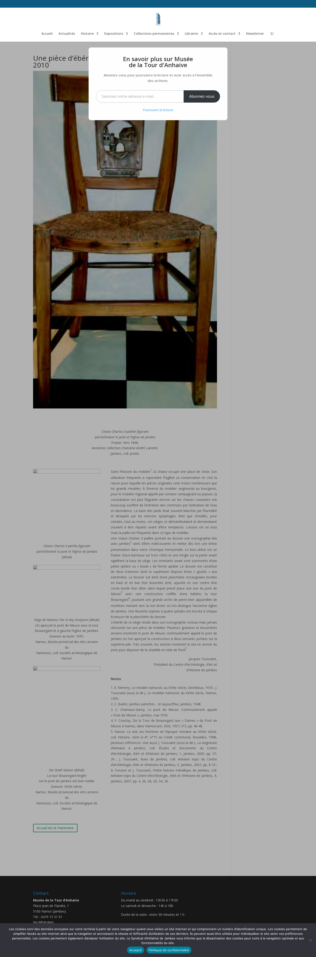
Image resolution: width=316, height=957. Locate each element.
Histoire (87, 34)
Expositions (113, 34)
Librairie (191, 34)
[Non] (310, 940)
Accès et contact (222, 34)
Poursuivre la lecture (158, 110)
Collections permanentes (154, 34)
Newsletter (255, 34)
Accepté (135, 950)
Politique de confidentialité (169, 950)
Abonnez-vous (201, 96)
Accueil (47, 34)
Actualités (67, 34)
